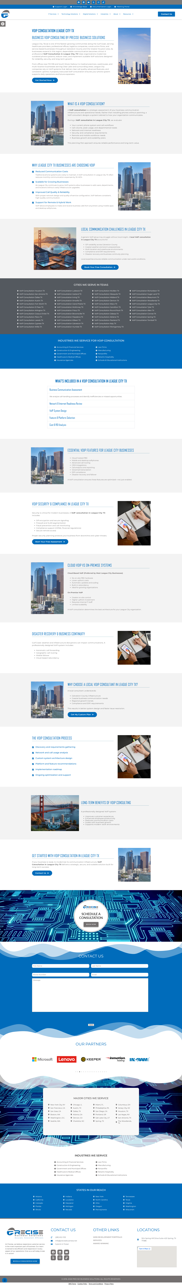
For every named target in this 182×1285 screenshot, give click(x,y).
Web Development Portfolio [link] (107, 1237)
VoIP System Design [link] (58, 410)
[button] (91, 389)
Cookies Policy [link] (82, 1284)
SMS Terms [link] (72, 1284)
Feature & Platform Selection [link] (62, 417)
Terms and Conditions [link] (96, 1284)
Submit (91, 1025)
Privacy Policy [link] (109, 1284)
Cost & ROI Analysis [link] (58, 424)
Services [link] (97, 1240)
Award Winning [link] (101, 1243)
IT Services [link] (52, 14)
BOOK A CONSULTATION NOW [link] (25, 1261)
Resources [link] (127, 14)
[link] (2, 24)
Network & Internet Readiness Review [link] (66, 403)
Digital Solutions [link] (89, 14)
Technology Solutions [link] (70, 14)
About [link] (115, 14)
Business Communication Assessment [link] (66, 389)
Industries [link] (104, 14)
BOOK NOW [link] (91, 924)
